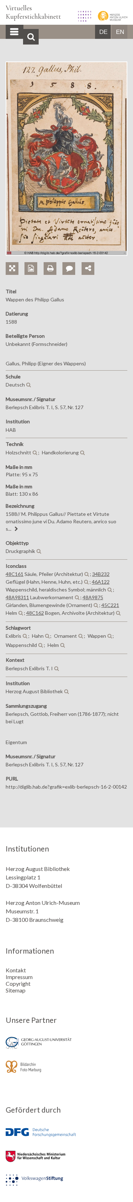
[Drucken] (53, 260)
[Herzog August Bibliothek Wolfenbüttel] (82, 19)
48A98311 (17, 597)
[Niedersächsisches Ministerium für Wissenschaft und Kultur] (66, 1161)
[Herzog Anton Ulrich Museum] (109, 19)
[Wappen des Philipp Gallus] (66, 253)
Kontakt (16, 970)
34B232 (101, 574)
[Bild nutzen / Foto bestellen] (30, 268)
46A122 (101, 582)
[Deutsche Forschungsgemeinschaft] (66, 1137)
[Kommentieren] (71, 260)
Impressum (19, 976)
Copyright (18, 983)
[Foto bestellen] (33, 260)
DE (103, 32)
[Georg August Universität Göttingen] (66, 1048)
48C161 (14, 574)
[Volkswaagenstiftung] (66, 1185)
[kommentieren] (68, 268)
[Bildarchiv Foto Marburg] (66, 1071)
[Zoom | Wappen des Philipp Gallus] (15, 260)
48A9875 (93, 597)
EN (120, 32)
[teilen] (88, 268)
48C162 (35, 613)
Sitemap (16, 990)
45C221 (110, 605)
